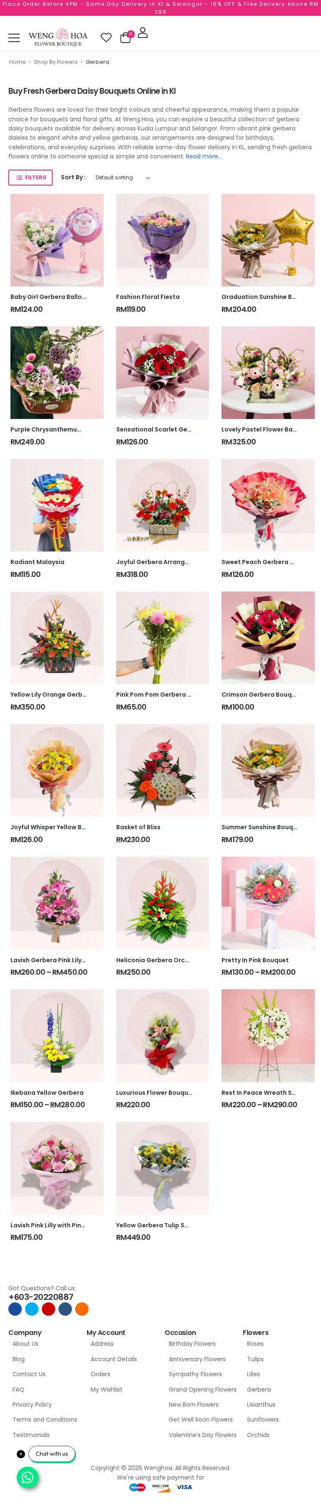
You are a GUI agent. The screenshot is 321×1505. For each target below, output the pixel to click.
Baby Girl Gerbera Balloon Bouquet (63, 297)
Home (17, 62)
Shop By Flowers (56, 62)
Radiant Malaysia (37, 562)
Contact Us (29, 1374)
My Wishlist (106, 1389)
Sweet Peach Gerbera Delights (269, 562)
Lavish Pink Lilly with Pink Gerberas (62, 1225)
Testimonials (31, 1435)
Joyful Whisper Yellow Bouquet (57, 827)
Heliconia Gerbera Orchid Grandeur (170, 960)
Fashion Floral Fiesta (148, 297)
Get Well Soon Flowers (201, 1419)
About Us (25, 1343)
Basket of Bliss (138, 827)
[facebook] (15, 1309)
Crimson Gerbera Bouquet (262, 694)
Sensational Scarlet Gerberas (162, 429)
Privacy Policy (32, 1404)
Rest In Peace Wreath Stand (264, 1093)
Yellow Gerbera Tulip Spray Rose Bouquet (179, 1225)
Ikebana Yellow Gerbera (47, 1093)
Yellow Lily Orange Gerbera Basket (62, 694)
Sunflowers (263, 1419)
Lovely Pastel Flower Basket (264, 429)
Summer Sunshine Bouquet (262, 827)
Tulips (255, 1359)
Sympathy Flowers (195, 1374)
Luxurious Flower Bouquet (155, 1093)
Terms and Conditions (45, 1419)
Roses (255, 1343)
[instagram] (48, 1309)
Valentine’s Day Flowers (201, 1435)
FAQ (18, 1389)
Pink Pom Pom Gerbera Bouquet (165, 694)
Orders (100, 1374)
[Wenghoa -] (58, 37)
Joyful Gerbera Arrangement (160, 562)
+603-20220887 (41, 1297)
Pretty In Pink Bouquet (255, 960)
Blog (19, 1359)
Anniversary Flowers (197, 1359)
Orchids (258, 1435)
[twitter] (31, 1309)
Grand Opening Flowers (201, 1389)
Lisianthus (261, 1404)
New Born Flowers (194, 1404)
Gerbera (259, 1389)
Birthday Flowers (192, 1343)
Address (102, 1343)
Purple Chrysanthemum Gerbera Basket (71, 429)
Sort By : (73, 177)
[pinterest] (82, 1309)
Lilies (253, 1374)
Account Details (114, 1359)
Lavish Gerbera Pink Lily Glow (54, 960)
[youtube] (65, 1309)
